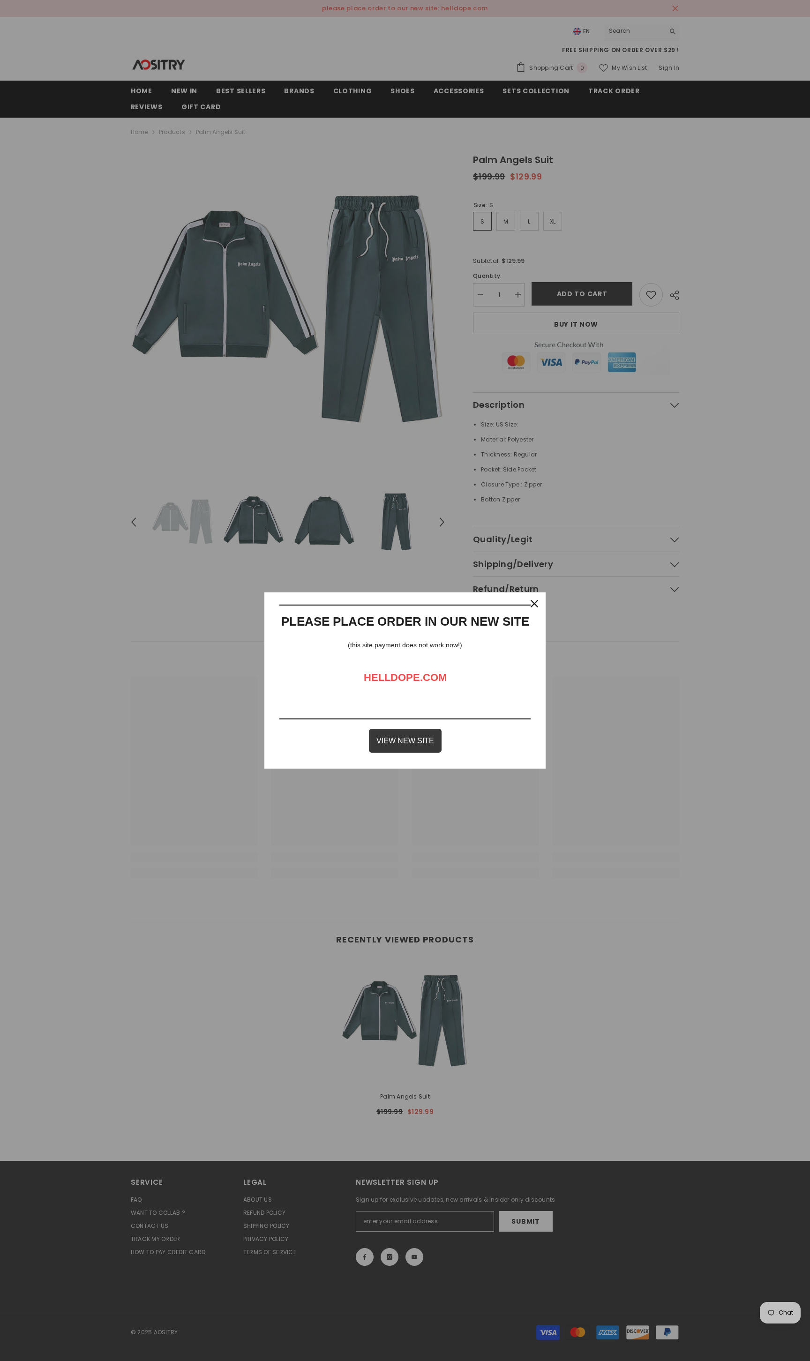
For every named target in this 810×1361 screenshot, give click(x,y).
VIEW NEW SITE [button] (405, 741)
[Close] (534, 603)
